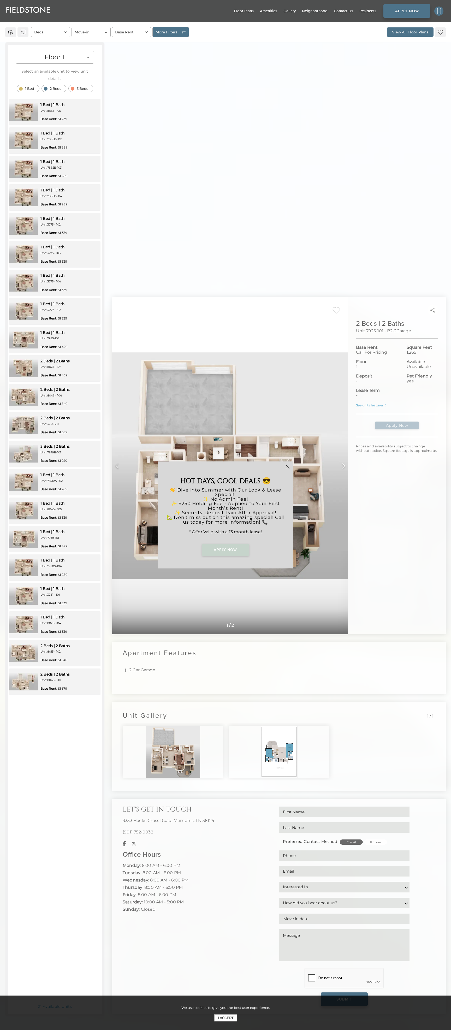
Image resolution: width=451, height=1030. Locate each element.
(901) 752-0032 (138, 832)
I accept (225, 1018)
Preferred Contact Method (310, 841)
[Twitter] (134, 843)
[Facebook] (124, 843)
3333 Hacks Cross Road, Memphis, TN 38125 (168, 820)
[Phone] (438, 11)
